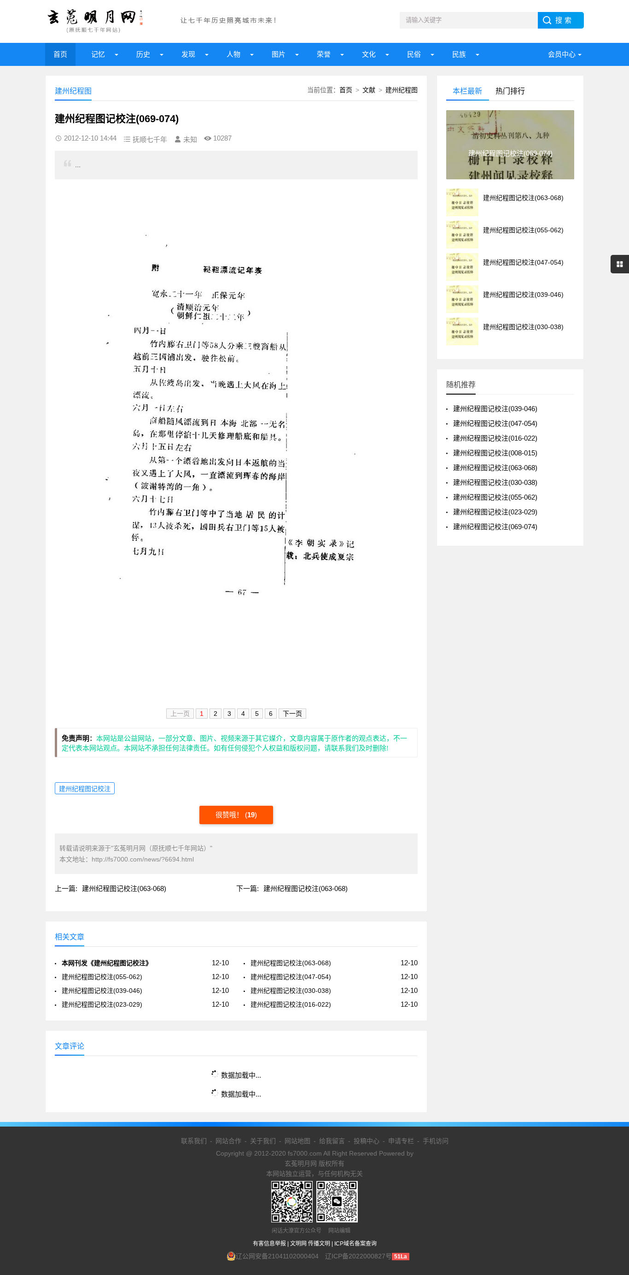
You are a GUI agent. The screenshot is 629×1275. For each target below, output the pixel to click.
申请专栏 (401, 1141)
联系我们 (194, 1141)
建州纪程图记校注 (85, 788)
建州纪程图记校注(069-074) (495, 527)
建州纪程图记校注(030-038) (290, 990)
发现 (188, 54)
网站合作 (228, 1141)
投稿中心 (366, 1141)
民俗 (414, 54)
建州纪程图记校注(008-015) (495, 453)
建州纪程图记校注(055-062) (102, 976)
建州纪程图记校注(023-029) (102, 1004)
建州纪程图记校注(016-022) (290, 1004)
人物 (233, 54)
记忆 (98, 54)
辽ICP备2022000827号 (358, 1256)
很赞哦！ (230, 815)
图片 (278, 54)
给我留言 (332, 1141)
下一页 (292, 713)
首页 (60, 54)
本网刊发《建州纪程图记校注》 (107, 963)
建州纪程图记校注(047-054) (290, 976)
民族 (459, 54)
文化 (369, 54)
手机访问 (435, 1141)
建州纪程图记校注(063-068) (124, 888)
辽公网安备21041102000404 (277, 1256)
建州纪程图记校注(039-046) (102, 990)
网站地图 (297, 1141)
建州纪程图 (401, 90)
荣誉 (323, 54)
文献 (368, 90)
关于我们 (263, 1141)
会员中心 (562, 54)
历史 (143, 54)
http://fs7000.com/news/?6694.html (143, 859)
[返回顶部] (610, 1137)
